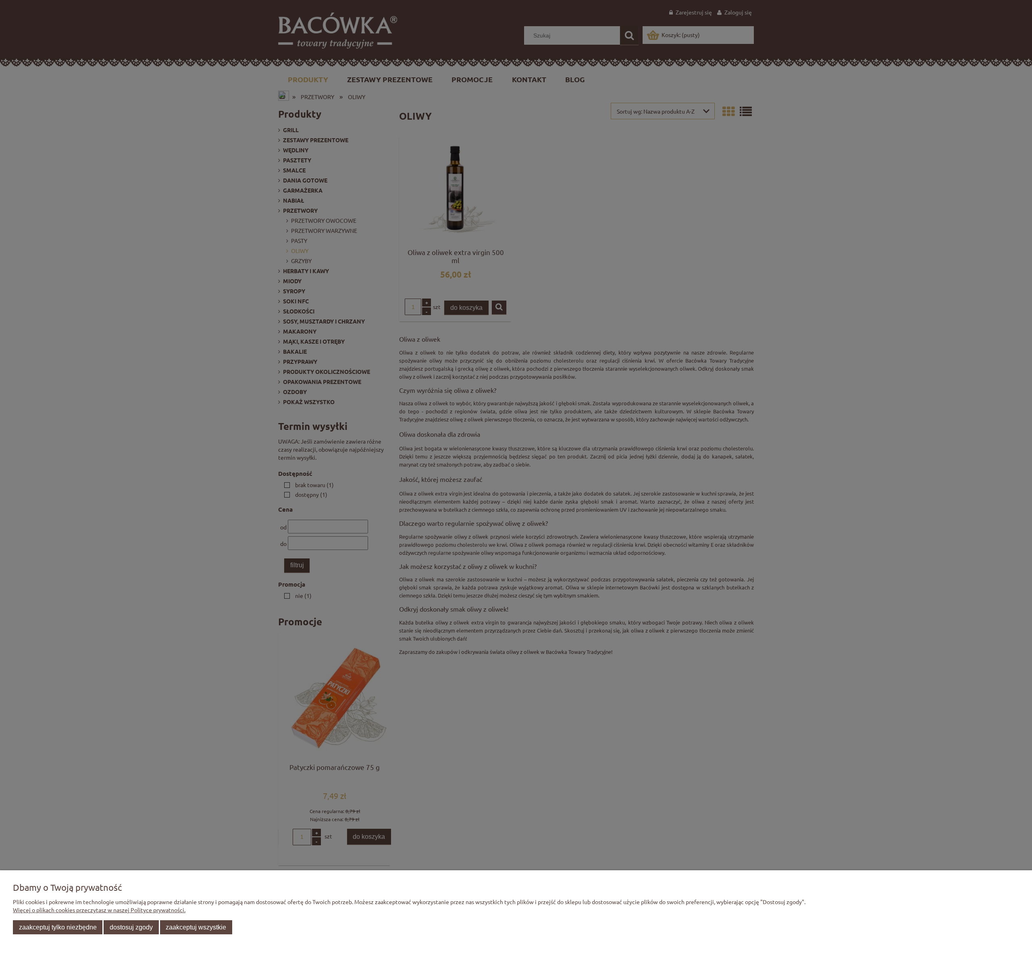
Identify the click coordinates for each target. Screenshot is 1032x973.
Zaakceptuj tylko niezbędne (58, 927)
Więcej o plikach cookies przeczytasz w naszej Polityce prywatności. (99, 909)
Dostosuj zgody (131, 927)
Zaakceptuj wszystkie (196, 927)
